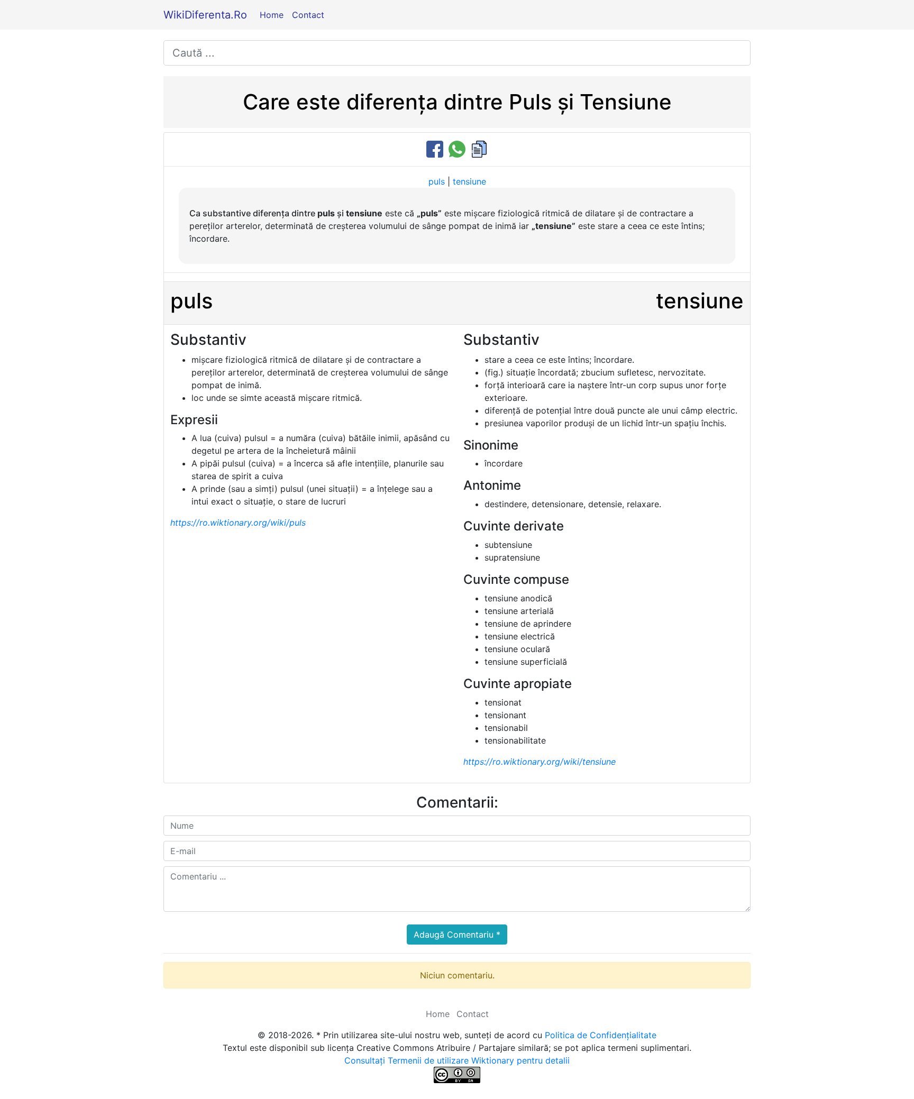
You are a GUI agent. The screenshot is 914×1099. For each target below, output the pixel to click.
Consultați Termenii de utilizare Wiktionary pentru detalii (457, 1060)
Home (272, 15)
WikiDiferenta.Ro (205, 14)
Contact (308, 15)
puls (436, 181)
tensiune (469, 181)
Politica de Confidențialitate (600, 1035)
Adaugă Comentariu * (457, 934)
